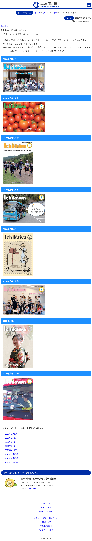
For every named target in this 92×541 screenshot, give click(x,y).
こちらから (31, 488)
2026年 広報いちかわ (67, 13)
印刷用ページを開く (83, 21)
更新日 (69, 18)
